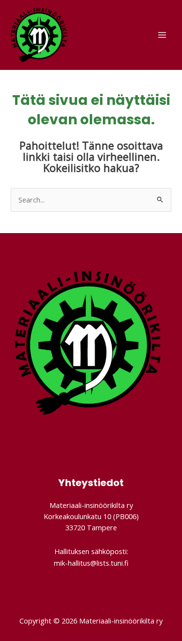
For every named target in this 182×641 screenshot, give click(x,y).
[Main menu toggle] (162, 35)
